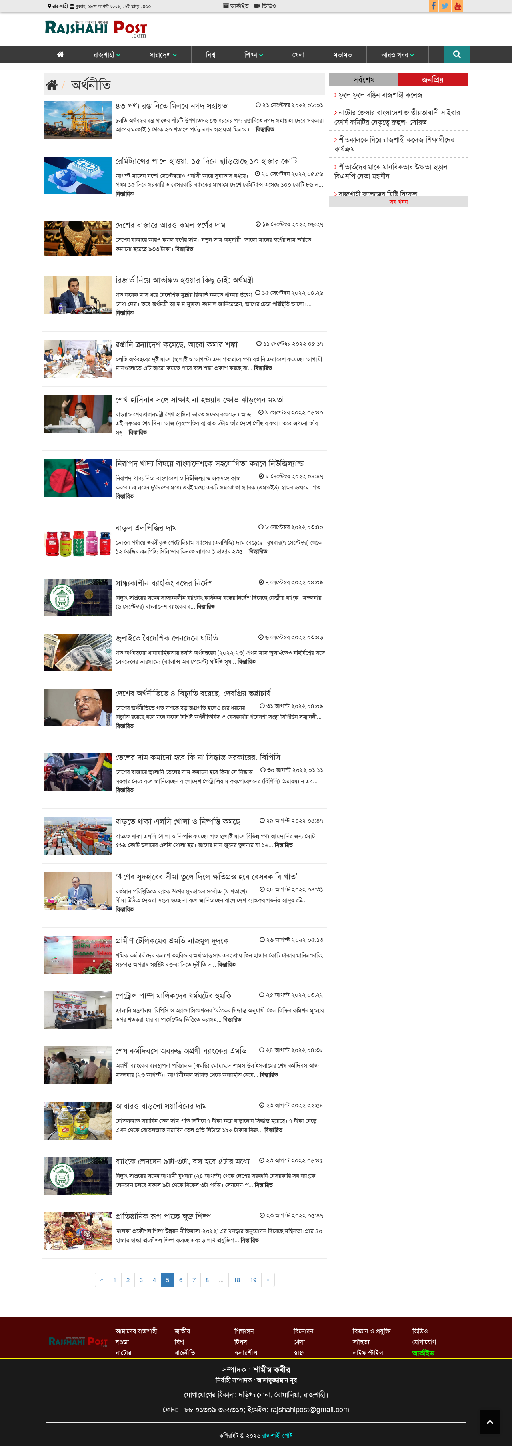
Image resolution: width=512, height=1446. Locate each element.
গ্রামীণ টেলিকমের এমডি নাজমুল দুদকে (172, 940)
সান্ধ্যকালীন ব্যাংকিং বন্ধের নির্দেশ (164, 582)
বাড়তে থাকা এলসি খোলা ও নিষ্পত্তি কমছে (178, 821)
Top (490, 1422)
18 (237, 1279)
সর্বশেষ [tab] (363, 79)
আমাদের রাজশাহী (136, 1330)
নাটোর (123, 1352)
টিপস (240, 1341)
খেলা (298, 54)
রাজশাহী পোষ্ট (277, 1435)
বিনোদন (304, 1330)
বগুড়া (122, 1341)
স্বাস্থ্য (299, 1352)
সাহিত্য (361, 1341)
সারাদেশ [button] (161, 54)
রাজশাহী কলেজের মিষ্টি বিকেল (377, 193)
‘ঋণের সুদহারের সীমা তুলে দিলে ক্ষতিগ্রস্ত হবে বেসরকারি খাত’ (206, 876)
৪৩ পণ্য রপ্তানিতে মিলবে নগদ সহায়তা (172, 105)
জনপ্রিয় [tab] (433, 79)
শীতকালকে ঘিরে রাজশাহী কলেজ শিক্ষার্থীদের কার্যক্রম (394, 143)
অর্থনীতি (91, 83)
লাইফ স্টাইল (368, 1352)
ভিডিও (268, 5)
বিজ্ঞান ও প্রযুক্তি (371, 1330)
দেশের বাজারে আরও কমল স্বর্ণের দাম (171, 224)
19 (253, 1279)
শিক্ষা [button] (251, 54)
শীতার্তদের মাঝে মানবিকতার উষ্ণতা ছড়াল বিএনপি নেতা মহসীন (391, 171)
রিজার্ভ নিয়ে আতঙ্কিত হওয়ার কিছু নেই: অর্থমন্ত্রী (185, 279)
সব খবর (399, 201)
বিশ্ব (210, 54)
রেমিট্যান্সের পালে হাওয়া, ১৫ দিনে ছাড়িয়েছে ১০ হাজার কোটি (206, 160)
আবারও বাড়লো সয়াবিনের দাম (161, 1105)
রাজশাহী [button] (105, 54)
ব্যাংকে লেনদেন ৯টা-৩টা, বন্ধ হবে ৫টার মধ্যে (183, 1160)
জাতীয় (182, 1330)
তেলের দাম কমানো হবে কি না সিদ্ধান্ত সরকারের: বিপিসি (199, 756)
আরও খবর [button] (395, 54)
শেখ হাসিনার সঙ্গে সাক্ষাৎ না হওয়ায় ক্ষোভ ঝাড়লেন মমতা (200, 399)
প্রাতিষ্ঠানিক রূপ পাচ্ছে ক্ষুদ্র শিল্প (163, 1215)
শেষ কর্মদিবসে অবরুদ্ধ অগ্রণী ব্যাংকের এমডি (181, 1050)
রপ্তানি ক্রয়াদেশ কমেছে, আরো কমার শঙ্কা (177, 344)
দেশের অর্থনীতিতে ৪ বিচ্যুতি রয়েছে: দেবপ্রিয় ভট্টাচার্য (193, 692)
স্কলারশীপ (245, 1352)
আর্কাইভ (239, 5)
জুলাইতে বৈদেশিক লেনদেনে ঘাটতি (167, 637)
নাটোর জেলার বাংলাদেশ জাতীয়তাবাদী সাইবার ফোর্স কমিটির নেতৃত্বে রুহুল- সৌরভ (397, 116)
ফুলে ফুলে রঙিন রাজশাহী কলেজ (379, 94)
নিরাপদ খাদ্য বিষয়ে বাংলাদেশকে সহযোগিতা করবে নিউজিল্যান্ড (210, 463)
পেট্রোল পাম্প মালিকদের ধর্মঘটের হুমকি (174, 995)
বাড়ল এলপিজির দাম (146, 527)
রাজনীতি (185, 1352)
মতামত (343, 54)
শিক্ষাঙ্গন (244, 1330)
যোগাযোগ (424, 1341)
